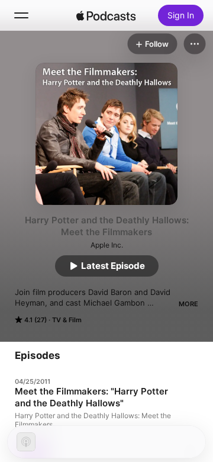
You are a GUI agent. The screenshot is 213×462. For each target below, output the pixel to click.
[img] (105, 15)
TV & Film (67, 320)
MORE (188, 304)
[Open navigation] (21, 15)
